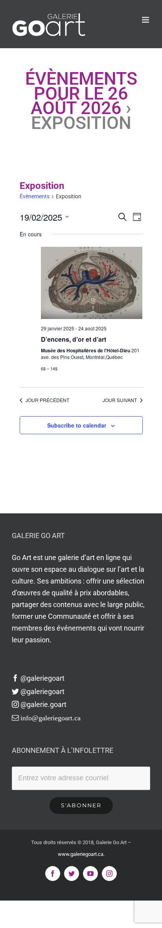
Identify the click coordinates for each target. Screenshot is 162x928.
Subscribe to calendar (76, 425)
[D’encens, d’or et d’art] (92, 282)
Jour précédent (47, 400)
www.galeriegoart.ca (80, 854)
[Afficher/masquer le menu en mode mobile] (146, 20)
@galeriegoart (42, 678)
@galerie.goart (43, 704)
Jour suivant (120, 400)
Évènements (35, 196)
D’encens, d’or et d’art (73, 339)
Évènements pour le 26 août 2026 (81, 93)
